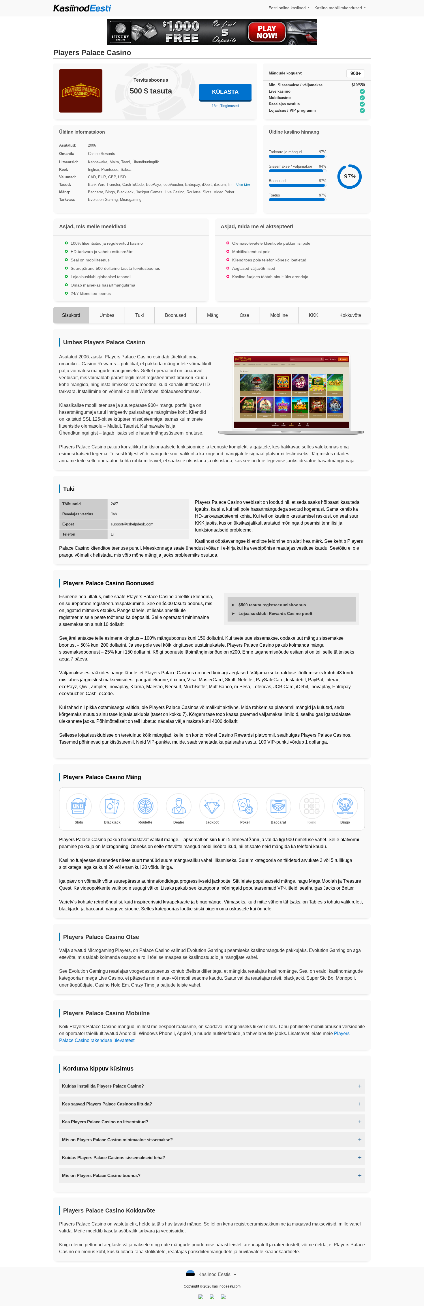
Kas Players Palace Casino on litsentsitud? (105, 1121)
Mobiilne (279, 315)
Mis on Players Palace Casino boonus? (101, 1175)
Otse (244, 315)
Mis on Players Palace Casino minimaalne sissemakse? (117, 1139)
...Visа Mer (242, 185)
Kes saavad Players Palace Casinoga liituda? (107, 1103)
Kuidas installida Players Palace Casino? (103, 1086)
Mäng (213, 315)
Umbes (107, 315)
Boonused (175, 315)
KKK (313, 315)
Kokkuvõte (350, 315)
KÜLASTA (225, 92)
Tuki (139, 315)
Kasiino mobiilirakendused (338, 7)
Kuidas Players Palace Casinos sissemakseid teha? (113, 1157)
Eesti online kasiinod (287, 7)
